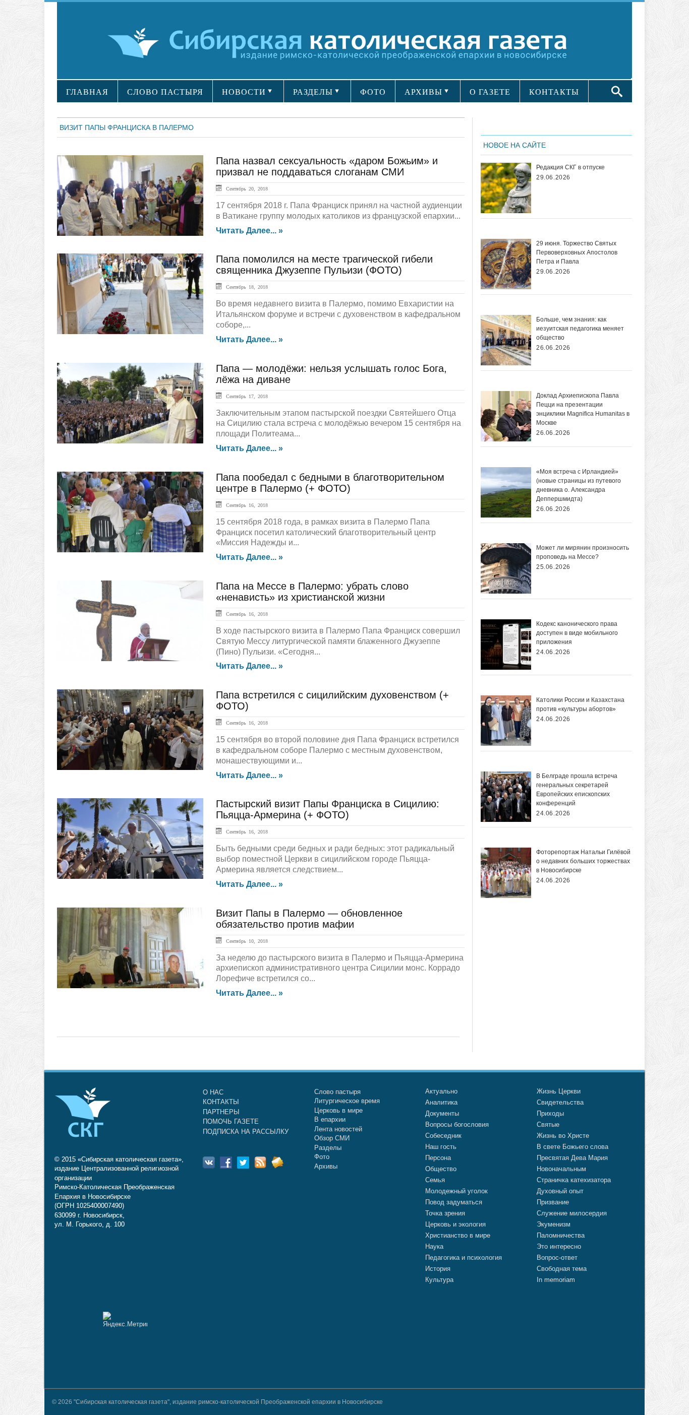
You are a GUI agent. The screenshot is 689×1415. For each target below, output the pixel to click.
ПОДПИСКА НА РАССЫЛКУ (246, 1131)
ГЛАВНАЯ (87, 92)
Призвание (553, 1202)
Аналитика (441, 1102)
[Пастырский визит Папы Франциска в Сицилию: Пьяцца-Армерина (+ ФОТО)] (130, 838)
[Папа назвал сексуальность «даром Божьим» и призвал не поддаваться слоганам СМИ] (130, 195)
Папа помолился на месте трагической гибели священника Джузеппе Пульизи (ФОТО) (324, 264)
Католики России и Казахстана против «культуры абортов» (580, 704)
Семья (435, 1180)
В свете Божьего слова (572, 1146)
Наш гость (440, 1146)
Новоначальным (561, 1169)
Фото (321, 1157)
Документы (442, 1113)
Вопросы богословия (457, 1124)
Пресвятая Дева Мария (572, 1158)
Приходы (550, 1113)
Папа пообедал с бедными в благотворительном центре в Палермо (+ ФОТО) (330, 483)
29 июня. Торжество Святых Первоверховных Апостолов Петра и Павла (576, 252)
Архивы (325, 1166)
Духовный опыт (560, 1191)
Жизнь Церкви (559, 1091)
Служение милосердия (572, 1213)
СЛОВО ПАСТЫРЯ (165, 92)
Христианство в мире (457, 1235)
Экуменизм (553, 1224)
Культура (439, 1279)
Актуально (441, 1091)
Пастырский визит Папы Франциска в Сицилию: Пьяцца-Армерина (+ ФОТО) (327, 809)
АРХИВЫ (423, 92)
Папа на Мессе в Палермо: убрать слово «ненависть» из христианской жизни (312, 592)
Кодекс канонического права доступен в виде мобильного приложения (577, 633)
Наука (434, 1246)
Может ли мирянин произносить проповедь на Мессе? (582, 552)
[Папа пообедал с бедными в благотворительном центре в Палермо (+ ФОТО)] (130, 512)
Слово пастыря (337, 1092)
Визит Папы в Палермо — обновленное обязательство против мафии (309, 919)
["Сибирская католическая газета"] (343, 42)
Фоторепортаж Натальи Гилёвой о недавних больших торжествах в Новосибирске (583, 861)
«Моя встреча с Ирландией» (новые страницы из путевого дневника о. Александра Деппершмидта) (578, 485)
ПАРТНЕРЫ (221, 1112)
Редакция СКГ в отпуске (570, 167)
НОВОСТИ (244, 92)
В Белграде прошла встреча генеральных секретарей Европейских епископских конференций (576, 790)
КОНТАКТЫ (554, 92)
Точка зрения (445, 1213)
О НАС (213, 1092)
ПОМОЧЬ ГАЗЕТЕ (231, 1121)
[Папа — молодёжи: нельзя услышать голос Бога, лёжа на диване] (130, 403)
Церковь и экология (455, 1224)
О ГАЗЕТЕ (490, 92)
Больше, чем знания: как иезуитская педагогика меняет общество (580, 328)
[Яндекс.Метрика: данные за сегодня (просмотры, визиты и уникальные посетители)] (125, 1319)
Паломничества (561, 1235)
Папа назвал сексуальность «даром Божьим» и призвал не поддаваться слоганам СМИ (327, 166)
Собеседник (443, 1135)
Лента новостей (338, 1129)
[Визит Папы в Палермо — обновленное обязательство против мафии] (130, 948)
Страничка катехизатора (574, 1180)
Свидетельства (560, 1102)
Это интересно (559, 1246)
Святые (548, 1124)
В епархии (330, 1119)
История (437, 1268)
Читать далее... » (249, 231)
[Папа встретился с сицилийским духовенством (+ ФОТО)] (130, 729)
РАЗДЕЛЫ (313, 92)
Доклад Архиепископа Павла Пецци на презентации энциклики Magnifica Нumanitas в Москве (582, 409)
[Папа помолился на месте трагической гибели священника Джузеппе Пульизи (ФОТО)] (130, 293)
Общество (440, 1169)
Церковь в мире (338, 1110)
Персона (438, 1158)
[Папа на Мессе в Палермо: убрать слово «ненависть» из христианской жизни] (130, 621)
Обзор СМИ (332, 1138)
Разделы (327, 1147)
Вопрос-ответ (557, 1257)
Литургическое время (347, 1101)
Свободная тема (562, 1268)
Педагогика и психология (463, 1257)
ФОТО (373, 92)
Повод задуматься (453, 1202)
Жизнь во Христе (563, 1135)
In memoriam (556, 1279)
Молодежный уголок (456, 1191)
